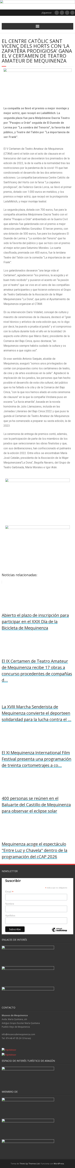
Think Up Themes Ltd (30, 1163)
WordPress (59, 1163)
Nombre (9, 903)
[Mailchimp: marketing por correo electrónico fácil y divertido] (59, 932)
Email (9, 891)
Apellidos (10, 915)
